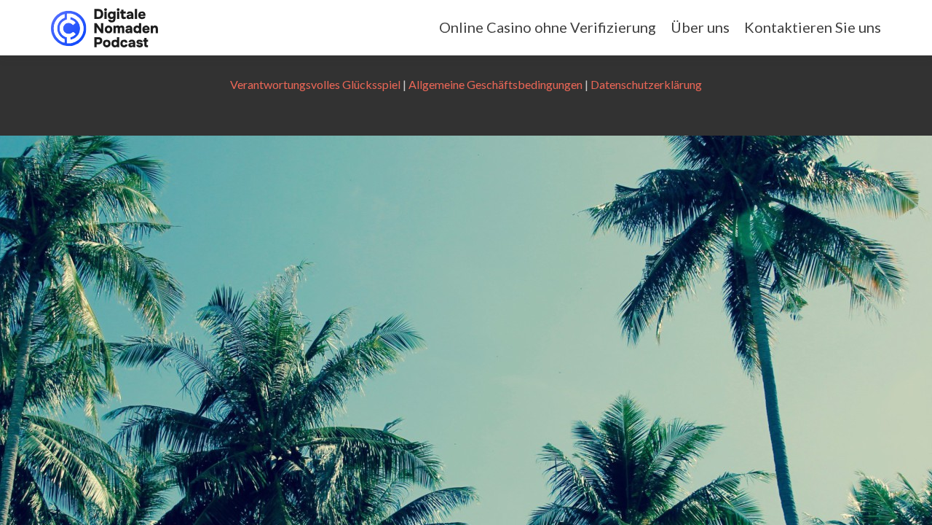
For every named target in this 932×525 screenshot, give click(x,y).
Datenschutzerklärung (646, 84)
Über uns (700, 27)
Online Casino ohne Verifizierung (547, 27)
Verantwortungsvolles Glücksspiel (315, 84)
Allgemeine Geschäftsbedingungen (495, 84)
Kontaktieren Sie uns (812, 27)
